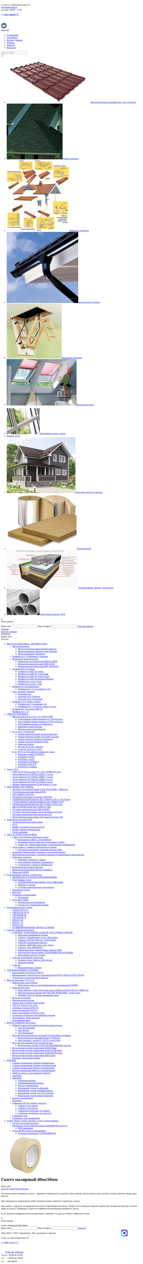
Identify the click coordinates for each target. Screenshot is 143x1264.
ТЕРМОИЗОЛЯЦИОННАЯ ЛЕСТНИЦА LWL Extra (37, 804)
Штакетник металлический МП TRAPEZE (38, 666)
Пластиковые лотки (21, 880)
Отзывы (10, 42)
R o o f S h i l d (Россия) (23, 732)
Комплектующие (26, 744)
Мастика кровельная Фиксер (31, 729)
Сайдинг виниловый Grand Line (27, 957)
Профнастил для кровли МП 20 (27, 709)
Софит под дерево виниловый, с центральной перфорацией (46, 844)
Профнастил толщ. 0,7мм (30, 684)
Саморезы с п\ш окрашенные (26, 1118)
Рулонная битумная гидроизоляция (29, 1131)
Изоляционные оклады (23, 1000)
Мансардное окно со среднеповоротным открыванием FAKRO (48, 985)
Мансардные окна (20, 988)
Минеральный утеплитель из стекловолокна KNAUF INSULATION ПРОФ (48, 975)
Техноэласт (23, 897)
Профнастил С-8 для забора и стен (34, 689)
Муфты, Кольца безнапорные (26, 829)
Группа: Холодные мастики (25, 1123)
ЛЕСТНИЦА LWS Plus (23, 794)
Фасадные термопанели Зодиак (33, 935)
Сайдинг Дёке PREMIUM (30, 947)
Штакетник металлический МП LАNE (36, 664)
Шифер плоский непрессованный (28, 827)
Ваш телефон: (44, 626)
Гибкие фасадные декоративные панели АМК (40, 950)
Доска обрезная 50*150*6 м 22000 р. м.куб (32, 782)
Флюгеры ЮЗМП (20, 872)
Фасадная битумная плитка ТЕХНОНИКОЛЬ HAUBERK (45, 952)
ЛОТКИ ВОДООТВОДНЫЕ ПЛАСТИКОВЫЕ (40, 882)
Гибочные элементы (22, 857)
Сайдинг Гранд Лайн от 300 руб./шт (35, 960)
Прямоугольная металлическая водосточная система (37, 1025)
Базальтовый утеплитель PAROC (28, 972)
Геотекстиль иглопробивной (31, 902)
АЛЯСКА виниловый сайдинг (32, 942)
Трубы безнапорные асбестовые (27, 822)
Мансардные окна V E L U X (20, 980)
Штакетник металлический (25, 659)
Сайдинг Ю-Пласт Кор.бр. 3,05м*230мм (37, 940)
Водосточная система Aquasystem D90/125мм (33, 1055)
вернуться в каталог (19, 1189)
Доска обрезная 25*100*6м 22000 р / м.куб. (32, 774)
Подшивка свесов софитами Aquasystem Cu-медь (41, 842)
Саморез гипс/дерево (28, 1105)
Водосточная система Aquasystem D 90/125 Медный (37, 1050)
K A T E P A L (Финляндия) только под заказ (33, 752)
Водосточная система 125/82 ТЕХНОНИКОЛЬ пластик (44, 1045)
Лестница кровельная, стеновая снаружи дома (40, 849)
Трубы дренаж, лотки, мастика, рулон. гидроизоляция (32, 1121)
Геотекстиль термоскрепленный (33, 905)
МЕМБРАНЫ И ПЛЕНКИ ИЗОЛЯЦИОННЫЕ (34, 877)
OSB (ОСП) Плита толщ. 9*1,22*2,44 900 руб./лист (36, 772)
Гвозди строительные (28, 1085)
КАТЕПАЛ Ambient (27, 767)
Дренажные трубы (21, 890)
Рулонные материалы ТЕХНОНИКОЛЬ (37, 1133)
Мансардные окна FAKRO (25, 982)
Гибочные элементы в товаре (32, 860)
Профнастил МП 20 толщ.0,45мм (33, 676)
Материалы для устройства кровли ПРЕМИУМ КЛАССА (39, 1126)
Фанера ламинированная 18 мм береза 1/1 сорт (34, 784)
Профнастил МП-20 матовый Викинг (36, 679)
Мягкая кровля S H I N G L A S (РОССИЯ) (32, 716)
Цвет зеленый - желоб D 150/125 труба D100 (39, 1040)
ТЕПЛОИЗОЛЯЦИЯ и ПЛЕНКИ (23, 970)
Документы (12, 37)
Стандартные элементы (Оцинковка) (35, 862)
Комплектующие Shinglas (30, 726)
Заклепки (16, 1075)
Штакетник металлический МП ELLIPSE (37, 661)
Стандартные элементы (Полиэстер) (35, 865)
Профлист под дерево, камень (26, 701)
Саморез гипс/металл (28, 1108)
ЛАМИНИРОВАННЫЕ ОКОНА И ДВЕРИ (33, 927)
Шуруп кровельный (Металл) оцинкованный (33, 1070)
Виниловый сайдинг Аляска (31, 955)
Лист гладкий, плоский (23, 691)
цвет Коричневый (26, 1028)
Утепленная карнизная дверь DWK (29, 792)
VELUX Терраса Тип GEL (25, 1005)
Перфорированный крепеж (31, 1083)
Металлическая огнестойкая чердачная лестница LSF (37, 817)
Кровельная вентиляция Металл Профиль (32, 870)
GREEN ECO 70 (20, 910)
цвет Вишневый (25, 1033)
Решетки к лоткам (26, 885)
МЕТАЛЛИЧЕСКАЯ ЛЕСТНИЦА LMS (31, 807)
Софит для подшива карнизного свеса (30, 837)
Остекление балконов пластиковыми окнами (33, 1015)
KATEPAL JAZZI (26, 759)
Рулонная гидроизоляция (24, 895)
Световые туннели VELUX (25, 1008)
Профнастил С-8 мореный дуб (32, 704)
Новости (11, 45)
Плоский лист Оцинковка (30, 699)
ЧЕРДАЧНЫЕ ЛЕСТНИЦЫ (20, 787)
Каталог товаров (14, 40)
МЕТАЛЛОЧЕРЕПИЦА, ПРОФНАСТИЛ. (27, 644)
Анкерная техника (26, 1080)
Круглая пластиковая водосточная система (32, 1043)
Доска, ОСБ (12, 769)
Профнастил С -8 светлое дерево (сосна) (37, 706)
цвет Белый (23, 1030)
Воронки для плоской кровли (26, 1058)
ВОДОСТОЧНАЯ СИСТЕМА (21, 1023)
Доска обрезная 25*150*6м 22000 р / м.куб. (32, 777)
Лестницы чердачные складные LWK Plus (32, 797)
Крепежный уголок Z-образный (33, 1088)
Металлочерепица (20, 646)
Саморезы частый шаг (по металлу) (35, 1113)
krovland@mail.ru (9, 7)
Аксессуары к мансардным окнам (28, 1003)
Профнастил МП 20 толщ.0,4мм (33, 674)
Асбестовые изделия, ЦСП (19, 819)
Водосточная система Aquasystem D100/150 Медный (37, 1053)
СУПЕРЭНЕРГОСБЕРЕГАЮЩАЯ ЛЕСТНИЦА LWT (38, 802)
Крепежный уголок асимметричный (35, 1090)
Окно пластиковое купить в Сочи (28, 1013)
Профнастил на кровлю (23, 669)
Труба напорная (19, 832)
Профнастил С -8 (20, 711)
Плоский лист (24, 694)
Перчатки (17, 1100)
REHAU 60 (17, 920)
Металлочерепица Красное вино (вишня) (37, 651)
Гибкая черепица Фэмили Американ (35, 739)
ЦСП (14, 824)
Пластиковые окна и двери (19, 907)
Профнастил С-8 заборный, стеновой (30, 656)
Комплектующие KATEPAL (31, 754)
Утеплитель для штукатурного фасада (30, 977)
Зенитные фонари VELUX (25, 1010)
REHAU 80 (17, 925)
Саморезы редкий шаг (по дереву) (34, 1111)
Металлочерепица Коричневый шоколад (37, 649)
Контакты (11, 47)
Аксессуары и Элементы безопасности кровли (34, 847)
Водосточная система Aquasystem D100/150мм (34, 1048)
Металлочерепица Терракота (31, 654)
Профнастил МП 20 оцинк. (31, 671)
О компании (12, 35)
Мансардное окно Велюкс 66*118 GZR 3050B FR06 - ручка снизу (49, 993)
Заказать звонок (85, 626)
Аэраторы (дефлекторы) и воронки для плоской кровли (38, 852)
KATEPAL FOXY (26, 757)
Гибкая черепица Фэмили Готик (33, 742)
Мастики (16, 892)
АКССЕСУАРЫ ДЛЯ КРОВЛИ (22, 834)
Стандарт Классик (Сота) (30, 749)
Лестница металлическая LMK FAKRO (31, 809)
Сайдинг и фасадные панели (20, 930)
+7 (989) (10, 14)
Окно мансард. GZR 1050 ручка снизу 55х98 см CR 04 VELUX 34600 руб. (53, 990)
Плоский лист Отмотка (29, 696)
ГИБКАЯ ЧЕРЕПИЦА (17, 714)
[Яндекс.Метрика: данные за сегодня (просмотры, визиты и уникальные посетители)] (14, 1252)
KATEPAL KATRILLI (28, 762)
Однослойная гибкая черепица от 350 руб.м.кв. (40, 719)
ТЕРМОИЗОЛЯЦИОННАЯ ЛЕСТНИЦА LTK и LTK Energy (41, 799)
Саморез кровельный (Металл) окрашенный (33, 1068)
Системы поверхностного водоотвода (36, 887)
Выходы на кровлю (21, 998)
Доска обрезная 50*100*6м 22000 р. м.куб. (32, 779)
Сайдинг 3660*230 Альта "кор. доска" (36, 945)
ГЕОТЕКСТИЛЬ (20, 900)
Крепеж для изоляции (22, 1098)
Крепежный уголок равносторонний (35, 1095)
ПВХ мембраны (25, 1128)
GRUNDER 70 (19, 917)
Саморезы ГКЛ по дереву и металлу (29, 1103)
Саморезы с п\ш (19, 1116)
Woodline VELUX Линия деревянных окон (38, 995)
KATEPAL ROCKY (27, 764)
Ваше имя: (6, 626)
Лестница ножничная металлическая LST (32, 814)
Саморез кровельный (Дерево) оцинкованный (34, 1065)
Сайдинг (16, 965)
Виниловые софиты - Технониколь (34, 839)
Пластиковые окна (21, 1020)
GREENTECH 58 (20, 912)
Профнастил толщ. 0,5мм (30, 681)
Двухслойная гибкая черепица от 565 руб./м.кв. (40, 721)
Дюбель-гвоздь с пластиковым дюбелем (31, 1073)
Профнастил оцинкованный (25, 686)
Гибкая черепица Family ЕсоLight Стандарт (38, 737)
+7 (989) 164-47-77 (10, 1242)
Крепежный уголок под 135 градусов (35, 1093)
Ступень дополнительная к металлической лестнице (37, 812)
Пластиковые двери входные (26, 1018)
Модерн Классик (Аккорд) (30, 747)
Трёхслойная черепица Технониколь (35, 724)
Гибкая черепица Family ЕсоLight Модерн (38, 734)
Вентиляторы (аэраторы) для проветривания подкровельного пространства (48, 854)
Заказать (5, 1189)
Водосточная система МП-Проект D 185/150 (39, 1038)
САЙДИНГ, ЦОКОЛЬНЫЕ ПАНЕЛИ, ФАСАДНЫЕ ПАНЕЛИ (42, 932)
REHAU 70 (17, 922)
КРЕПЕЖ (11, 1060)
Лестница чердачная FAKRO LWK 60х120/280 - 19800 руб (40, 789)
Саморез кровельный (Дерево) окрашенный (33, 1063)
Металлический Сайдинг (30, 967)
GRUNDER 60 (19, 915)
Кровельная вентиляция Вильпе (27, 867)
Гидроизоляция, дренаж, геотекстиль (24, 875)
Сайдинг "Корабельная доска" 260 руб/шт (38, 937)
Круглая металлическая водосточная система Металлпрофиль (41, 1035)
